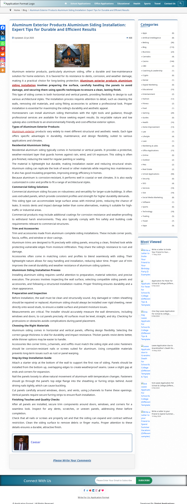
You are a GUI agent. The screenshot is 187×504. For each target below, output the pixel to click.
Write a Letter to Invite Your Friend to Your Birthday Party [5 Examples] (161, 250)
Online (158, 155)
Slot (158, 192)
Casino (158, 61)
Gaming (158, 113)
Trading (158, 216)
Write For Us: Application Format (93, 497)
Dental (158, 80)
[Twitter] (87, 490)
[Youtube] (90, 490)
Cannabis (158, 56)
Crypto (158, 75)
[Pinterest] (2, 49)
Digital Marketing (158, 84)
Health (136, 3)
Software (158, 202)
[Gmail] (2, 65)
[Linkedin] (2, 38)
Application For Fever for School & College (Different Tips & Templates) (163, 282)
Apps (158, 33)
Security (158, 178)
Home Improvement (158, 127)
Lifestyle (158, 136)
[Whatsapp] (2, 43)
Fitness (158, 103)
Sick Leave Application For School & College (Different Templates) (163, 384)
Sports (147, 3)
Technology (158, 211)
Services (158, 188)
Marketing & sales (158, 146)
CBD (158, 66)
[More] (2, 70)
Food (158, 108)
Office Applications (104, 3)
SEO (158, 183)
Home (17, 10)
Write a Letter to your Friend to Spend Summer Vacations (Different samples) (162, 412)
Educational (123, 3)
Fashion (158, 99)
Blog (25, 10)
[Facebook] (2, 27)
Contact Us (169, 3)
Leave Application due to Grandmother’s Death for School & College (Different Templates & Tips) (163, 346)
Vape (158, 225)
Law (158, 131)
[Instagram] (2, 59)
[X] (2, 33)
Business (158, 52)
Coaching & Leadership (158, 70)
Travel (157, 3)
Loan (158, 141)
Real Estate (158, 169)
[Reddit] (2, 54)
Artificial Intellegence (158, 38)
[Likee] (102, 490)
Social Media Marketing (158, 197)
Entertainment (158, 94)
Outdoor (158, 160)
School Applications (81, 3)
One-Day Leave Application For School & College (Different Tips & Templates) (163, 312)
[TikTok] (99, 490)
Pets (158, 164)
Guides (158, 117)
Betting (158, 42)
